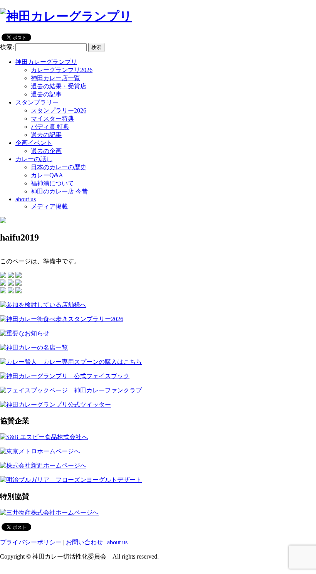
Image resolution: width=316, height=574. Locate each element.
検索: (7, 47)
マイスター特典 (52, 118)
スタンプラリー (37, 102)
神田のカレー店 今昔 (59, 191)
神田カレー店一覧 (55, 78)
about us (25, 199)
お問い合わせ (84, 542)
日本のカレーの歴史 (58, 167)
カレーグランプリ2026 (61, 70)
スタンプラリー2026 (58, 110)
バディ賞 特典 (50, 126)
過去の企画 (46, 151)
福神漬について (52, 183)
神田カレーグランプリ (46, 62)
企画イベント (33, 143)
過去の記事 (46, 94)
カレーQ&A (47, 175)
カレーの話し (33, 159)
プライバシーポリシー (31, 542)
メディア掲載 (49, 206)
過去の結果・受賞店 (58, 86)
